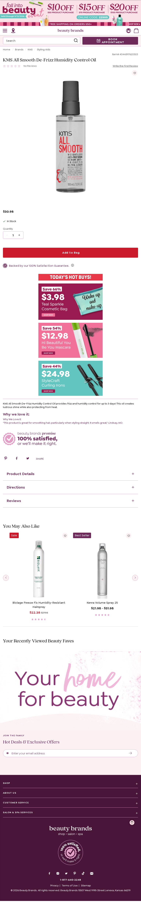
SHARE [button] (40, 458)
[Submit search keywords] (75, 40)
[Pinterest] (74, 874)
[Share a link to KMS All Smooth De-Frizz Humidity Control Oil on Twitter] (27, 459)
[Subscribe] (130, 753)
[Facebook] (49, 874)
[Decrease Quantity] (20, 235)
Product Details (20, 473)
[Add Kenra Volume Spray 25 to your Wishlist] (128, 535)
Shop (6, 783)
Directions (16, 487)
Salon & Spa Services (18, 812)
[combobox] (41, 40)
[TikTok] (83, 873)
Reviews (14, 500)
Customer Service (16, 802)
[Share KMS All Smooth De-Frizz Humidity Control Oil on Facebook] (16, 459)
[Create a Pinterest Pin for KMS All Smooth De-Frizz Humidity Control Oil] (5, 459)
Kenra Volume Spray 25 (102, 603)
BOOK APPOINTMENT (113, 40)
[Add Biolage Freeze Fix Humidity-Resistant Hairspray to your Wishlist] (65, 535)
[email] (91, 873)
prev (6, 578)
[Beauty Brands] (70, 30)
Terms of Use (70, 885)
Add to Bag (70, 253)
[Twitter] (66, 874)
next (135, 578)
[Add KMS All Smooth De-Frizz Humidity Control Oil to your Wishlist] (134, 73)
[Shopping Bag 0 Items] (136, 30)
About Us (9, 792)
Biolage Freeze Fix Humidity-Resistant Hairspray (38, 605)
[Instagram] (57, 874)
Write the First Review (125, 66)
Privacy (54, 885)
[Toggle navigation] (5, 30)
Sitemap (86, 885)
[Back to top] (132, 821)
